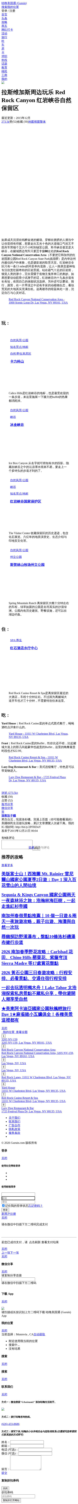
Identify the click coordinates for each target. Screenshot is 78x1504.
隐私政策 (14, 1129)
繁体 (43, 121)
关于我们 (14, 1117)
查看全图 (21, 1032)
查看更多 (7, 865)
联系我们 (14, 1121)
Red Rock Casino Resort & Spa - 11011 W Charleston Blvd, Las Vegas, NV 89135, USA (35, 759)
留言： (5, 1469)
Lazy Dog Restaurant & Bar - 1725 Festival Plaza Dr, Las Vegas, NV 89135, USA (37, 779)
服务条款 (14, 1132)
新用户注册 (8, 1213)
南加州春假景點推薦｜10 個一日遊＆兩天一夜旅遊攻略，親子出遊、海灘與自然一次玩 (39, 921)
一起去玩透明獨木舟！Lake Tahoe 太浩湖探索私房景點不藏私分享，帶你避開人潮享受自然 (39, 993)
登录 (31, 847)
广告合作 (14, 1125)
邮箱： (5, 1445)
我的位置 (8, 1032)
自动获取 (39, 1334)
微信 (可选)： (10, 1453)
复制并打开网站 (11, 1500)
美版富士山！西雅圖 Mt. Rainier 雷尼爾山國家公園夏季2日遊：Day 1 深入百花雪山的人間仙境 (38, 879)
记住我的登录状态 (16, 1205)
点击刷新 (35, 1242)
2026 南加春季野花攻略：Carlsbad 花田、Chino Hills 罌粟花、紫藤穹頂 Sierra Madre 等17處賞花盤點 (37, 957)
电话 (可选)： (10, 1449)
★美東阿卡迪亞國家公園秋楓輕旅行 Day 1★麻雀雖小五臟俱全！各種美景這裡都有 (37, 1014)
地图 (34, 121)
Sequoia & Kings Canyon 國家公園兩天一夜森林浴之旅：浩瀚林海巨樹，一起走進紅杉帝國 (38, 900)
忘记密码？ (35, 1205)
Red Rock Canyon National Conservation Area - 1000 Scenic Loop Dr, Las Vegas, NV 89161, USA (38, 301)
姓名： (5, 1442)
